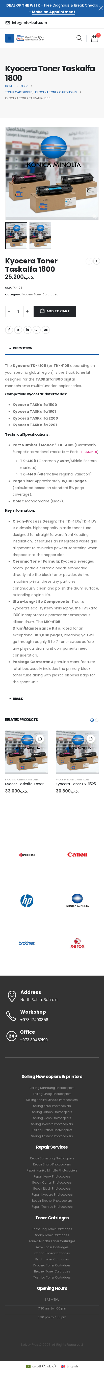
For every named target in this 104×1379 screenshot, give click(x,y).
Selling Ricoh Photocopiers (52, 1118)
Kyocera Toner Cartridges (39, 294)
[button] (79, 38)
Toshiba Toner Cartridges (52, 1277)
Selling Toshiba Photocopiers (52, 1136)
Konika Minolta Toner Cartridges (52, 1241)
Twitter (18, 330)
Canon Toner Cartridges (52, 1253)
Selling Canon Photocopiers (52, 1112)
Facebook (9, 330)
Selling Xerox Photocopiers (52, 1106)
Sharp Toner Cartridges (52, 1235)
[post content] (26, 752)
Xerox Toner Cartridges (52, 1247)
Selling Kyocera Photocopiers (52, 1124)
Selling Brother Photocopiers (52, 1130)
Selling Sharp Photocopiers (52, 1094)
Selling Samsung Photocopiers (52, 1088)
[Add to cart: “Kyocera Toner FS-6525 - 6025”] (40, 738)
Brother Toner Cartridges (52, 1271)
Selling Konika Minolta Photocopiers (52, 1100)
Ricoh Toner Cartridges (52, 1259)
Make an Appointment (53, 11)
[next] (96, 261)
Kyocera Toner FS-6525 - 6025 (31, 783)
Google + (37, 330)
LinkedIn (27, 330)
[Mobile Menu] (9, 38)
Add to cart (58, 311)
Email (46, 330)
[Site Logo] (30, 38)
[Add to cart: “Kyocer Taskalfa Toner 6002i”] (90, 738)
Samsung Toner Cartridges (52, 1229)
